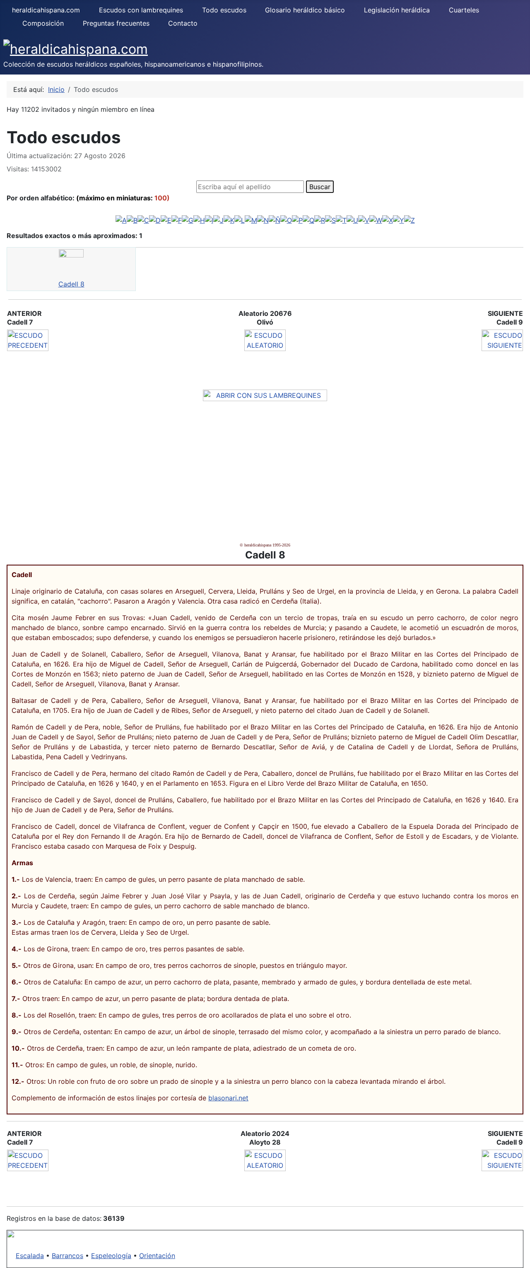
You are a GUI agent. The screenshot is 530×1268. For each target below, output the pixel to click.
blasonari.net (228, 1098)
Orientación (157, 1255)
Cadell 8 (71, 284)
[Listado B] (132, 220)
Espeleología (111, 1255)
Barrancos (67, 1255)
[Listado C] (143, 220)
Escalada (30, 1255)
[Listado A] (121, 220)
